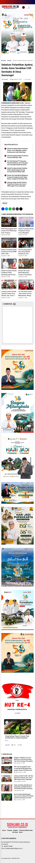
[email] (17, 208)
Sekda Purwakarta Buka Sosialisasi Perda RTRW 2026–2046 (17, 156)
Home (4, 830)
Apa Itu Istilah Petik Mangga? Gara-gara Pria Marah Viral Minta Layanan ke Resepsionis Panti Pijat (23, 796)
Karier (21, 832)
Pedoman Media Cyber (26, 830)
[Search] (33, 2)
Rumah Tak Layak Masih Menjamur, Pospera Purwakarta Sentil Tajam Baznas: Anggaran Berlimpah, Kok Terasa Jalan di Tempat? (17, 177)
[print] (13, 208)
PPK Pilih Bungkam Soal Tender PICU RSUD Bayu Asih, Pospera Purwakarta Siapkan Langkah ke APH (9, 231)
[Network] (23, 7)
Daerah (9, 60)
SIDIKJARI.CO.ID (15, 858)
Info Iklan (15, 832)
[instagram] (7, 2)
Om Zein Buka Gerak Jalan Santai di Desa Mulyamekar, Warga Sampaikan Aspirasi (25, 294)
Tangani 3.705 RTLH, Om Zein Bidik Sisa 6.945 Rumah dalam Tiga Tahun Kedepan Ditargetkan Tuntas (23, 759)
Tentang (9, 830)
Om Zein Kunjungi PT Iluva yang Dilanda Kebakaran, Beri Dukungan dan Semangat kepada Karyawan (17, 162)
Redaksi (15, 830)
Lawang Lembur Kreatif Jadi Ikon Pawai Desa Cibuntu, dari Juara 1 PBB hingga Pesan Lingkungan (17, 184)
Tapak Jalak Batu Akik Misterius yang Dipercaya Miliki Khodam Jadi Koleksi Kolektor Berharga (23, 786)
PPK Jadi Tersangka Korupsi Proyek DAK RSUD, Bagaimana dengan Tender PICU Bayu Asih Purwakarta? (23, 768)
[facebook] (2, 2)
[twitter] (4, 2)
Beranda (3, 60)
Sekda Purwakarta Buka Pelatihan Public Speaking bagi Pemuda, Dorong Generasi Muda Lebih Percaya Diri (17, 170)
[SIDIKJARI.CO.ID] (10, 9)
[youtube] (10, 2)
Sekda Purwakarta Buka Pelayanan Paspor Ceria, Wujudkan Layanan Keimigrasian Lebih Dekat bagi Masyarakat (17, 150)
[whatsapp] (10, 208)
